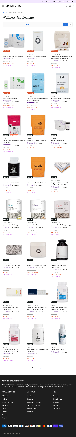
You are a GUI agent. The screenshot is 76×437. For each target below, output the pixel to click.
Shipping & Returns (59, 2)
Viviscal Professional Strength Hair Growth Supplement (37, 99)
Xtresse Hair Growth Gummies (36, 141)
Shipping (56, 402)
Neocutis (5, 405)
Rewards (56, 396)
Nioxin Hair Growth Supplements (61, 98)
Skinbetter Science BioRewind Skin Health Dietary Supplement (38, 308)
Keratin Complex (7, 402)
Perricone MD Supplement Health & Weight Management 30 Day (61, 57)
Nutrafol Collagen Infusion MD (36, 56)
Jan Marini (5, 399)
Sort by (27, 24)
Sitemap (30, 412)
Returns (55, 405)
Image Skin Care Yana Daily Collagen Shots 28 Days (59, 183)
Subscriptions (57, 399)
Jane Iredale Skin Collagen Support (62, 225)
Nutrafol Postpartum (57, 141)
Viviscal (4, 418)
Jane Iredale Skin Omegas (11, 225)
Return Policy (12, 387)
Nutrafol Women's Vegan (10, 98)
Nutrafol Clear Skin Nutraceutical (13, 56)
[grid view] (65, 24)
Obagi (4, 408)
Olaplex (4, 412)
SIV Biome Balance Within (11, 183)
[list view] (70, 24)
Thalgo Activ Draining (57, 349)
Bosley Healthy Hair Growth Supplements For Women (11, 350)
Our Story (30, 396)
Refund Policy (31, 408)
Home (5, 12)
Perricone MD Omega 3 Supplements (58, 266)
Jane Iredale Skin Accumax (35, 225)
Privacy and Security (34, 402)
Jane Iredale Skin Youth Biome (12, 265)
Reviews (48, 2)
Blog (43, 2)
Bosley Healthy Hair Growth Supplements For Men (59, 308)
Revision (4, 415)
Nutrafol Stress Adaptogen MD (36, 265)
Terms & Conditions (33, 405)
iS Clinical (5, 396)
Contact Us (70, 2)
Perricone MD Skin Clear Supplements (10, 308)
